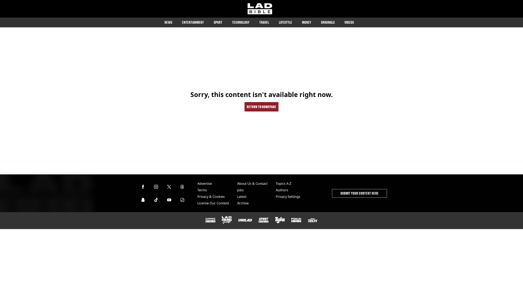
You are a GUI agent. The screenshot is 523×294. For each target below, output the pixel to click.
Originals (328, 22)
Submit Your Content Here (359, 193)
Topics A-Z (283, 183)
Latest (242, 196)
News (168, 22)
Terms (202, 190)
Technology (240, 22)
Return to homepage (261, 107)
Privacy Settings (288, 196)
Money (306, 22)
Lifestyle (285, 22)
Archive (243, 203)
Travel (264, 22)
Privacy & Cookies (211, 196)
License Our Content (213, 203)
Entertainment (193, 22)
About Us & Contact (252, 183)
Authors (282, 190)
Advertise (204, 183)
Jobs (240, 190)
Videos (349, 22)
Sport (218, 22)
